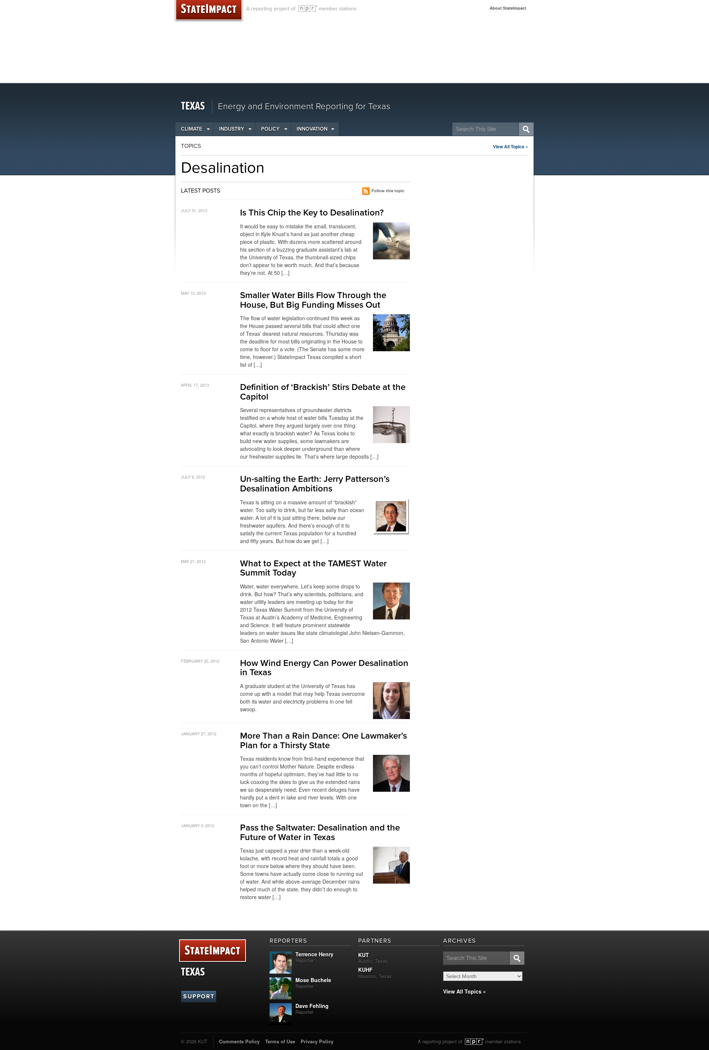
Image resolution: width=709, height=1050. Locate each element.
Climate (191, 129)
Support (198, 996)
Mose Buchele (313, 980)
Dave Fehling (312, 1005)
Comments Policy (239, 1041)
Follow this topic (387, 190)
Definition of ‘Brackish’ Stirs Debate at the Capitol (322, 392)
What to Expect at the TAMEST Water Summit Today (313, 568)
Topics (191, 146)
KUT (363, 955)
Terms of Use (280, 1041)
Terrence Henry (314, 954)
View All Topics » (510, 146)
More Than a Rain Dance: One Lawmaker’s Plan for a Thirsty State (323, 740)
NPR (307, 9)
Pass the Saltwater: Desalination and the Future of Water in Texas (320, 832)
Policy (270, 129)
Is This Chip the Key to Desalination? (312, 212)
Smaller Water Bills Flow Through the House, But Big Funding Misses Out (313, 300)
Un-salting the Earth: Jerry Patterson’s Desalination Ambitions (315, 484)
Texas (193, 106)
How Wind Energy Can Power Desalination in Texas (324, 668)
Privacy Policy (317, 1041)
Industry (231, 129)
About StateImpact (508, 8)
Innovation (312, 129)
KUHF (365, 969)
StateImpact (212, 951)
